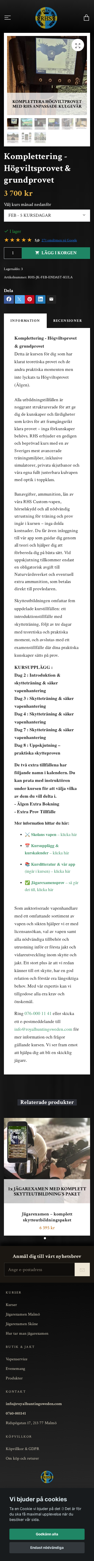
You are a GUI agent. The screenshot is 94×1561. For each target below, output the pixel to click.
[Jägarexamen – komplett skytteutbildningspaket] (47, 1160)
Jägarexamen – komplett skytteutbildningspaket (47, 1217)
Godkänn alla (47, 1534)
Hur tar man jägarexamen (27, 1333)
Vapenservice (16, 1359)
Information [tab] (25, 320)
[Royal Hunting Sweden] (46, 18)
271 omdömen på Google (59, 240)
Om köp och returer (22, 1458)
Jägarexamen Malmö (23, 1314)
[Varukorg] (86, 17)
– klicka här (54, 834)
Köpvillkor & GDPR (22, 1448)
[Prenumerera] (82, 1269)
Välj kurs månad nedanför (27, 204)
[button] (45, 1238)
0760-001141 (16, 1413)
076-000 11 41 (38, 1013)
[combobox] (47, 216)
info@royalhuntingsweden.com (43, 1029)
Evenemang (15, 1368)
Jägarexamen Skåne (22, 1323)
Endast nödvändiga (47, 1547)
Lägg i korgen (59, 253)
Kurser (11, 1304)
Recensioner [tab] (67, 320)
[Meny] (7, 18)
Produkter (14, 1378)
